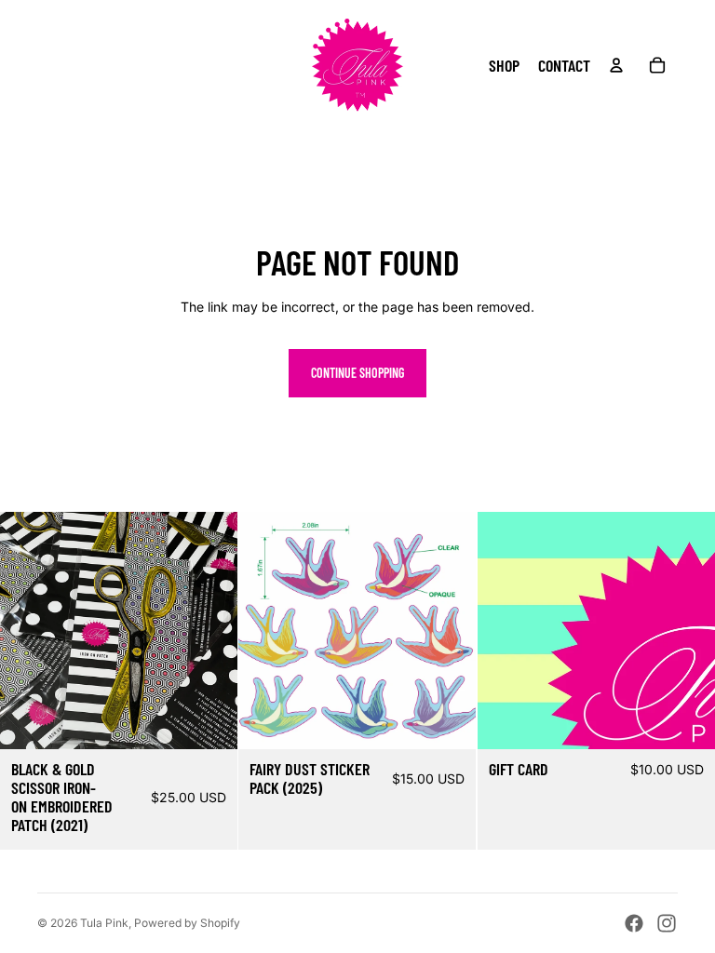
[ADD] (209, 720)
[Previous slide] (266, 630)
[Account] (616, 65)
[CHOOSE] (686, 720)
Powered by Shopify (187, 923)
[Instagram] (666, 923)
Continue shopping (357, 373)
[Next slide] (449, 630)
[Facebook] (634, 923)
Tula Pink (104, 923)
